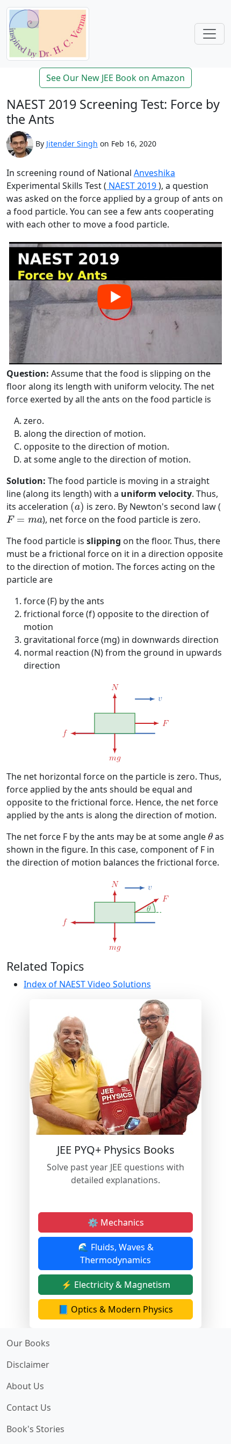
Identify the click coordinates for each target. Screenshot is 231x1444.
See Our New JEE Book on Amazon (115, 78)
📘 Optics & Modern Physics (115, 1309)
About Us (25, 1386)
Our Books (28, 1343)
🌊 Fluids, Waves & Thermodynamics (116, 1253)
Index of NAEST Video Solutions (87, 984)
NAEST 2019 (132, 186)
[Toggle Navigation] (209, 34)
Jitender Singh (72, 143)
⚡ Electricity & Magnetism (115, 1285)
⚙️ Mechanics (116, 1222)
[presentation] (77, 507)
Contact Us (28, 1407)
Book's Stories (35, 1429)
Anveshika (154, 173)
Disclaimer (27, 1364)
